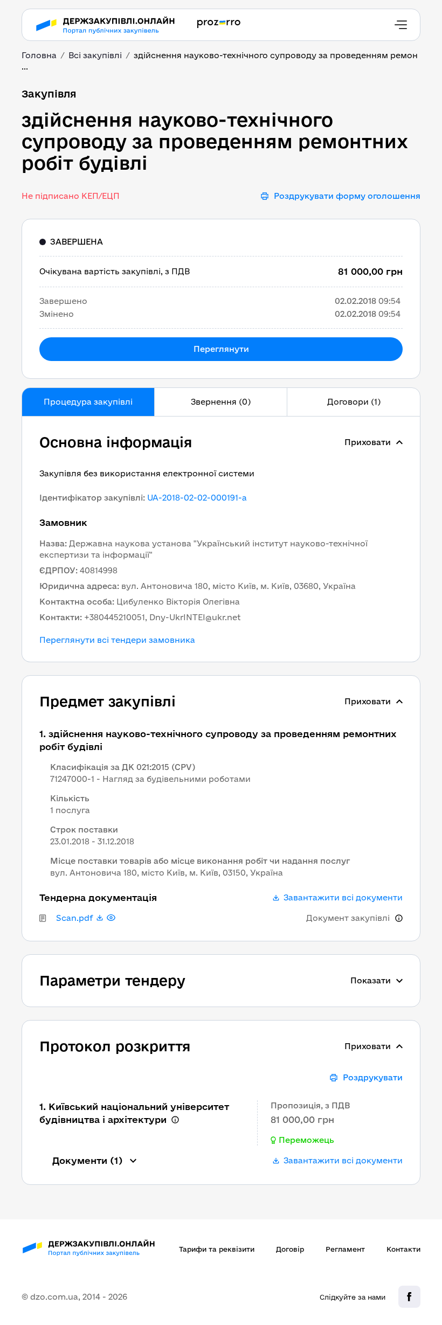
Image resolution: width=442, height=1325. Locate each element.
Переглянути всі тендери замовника (117, 640)
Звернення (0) (221, 401)
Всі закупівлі (95, 55)
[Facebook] (409, 1297)
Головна (39, 55)
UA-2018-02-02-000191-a (197, 497)
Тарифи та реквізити (216, 1249)
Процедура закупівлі (88, 401)
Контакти (403, 1249)
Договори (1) (354, 401)
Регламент (345, 1249)
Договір (290, 1249)
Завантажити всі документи (343, 897)
